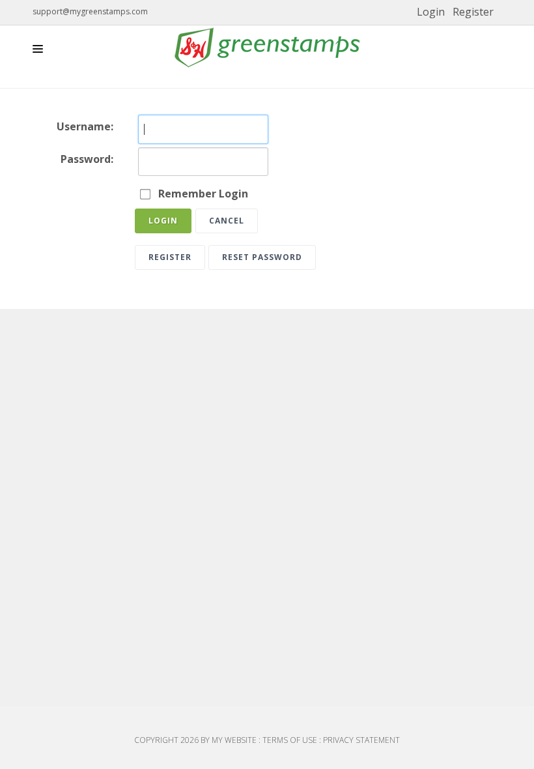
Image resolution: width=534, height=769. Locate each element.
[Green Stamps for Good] (267, 47)
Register (473, 12)
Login (431, 12)
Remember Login (203, 193)
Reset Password (262, 257)
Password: (87, 159)
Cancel (226, 220)
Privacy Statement (361, 740)
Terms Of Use (289, 740)
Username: (85, 126)
